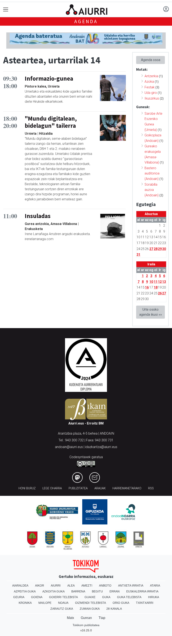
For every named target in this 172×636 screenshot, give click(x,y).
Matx (70, 618)
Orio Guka (121, 602)
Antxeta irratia (130, 585)
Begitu (97, 591)
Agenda (86, 21)
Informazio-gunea (49, 78)
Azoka (149, 82)
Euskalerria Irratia (142, 591)
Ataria (155, 585)
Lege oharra (52, 488)
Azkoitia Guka (53, 591)
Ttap (102, 618)
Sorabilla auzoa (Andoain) (152, 189)
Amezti (86, 585)
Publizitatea (78, 488)
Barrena (78, 591)
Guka (106, 597)
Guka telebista (129, 597)
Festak (150, 87)
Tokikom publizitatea (86, 625)
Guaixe (90, 597)
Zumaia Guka (90, 608)
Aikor (39, 585)
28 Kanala (114, 608)
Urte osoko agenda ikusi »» (150, 312)
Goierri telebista (63, 597)
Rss (151, 488)
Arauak (100, 488)
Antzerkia (151, 76)
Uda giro (151, 93)
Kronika (25, 602)
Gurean (86, 618)
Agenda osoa (150, 60)
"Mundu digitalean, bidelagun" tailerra (51, 122)
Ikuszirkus (152, 98)
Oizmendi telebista (90, 602)
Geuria (18, 597)
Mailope (44, 602)
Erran (114, 591)
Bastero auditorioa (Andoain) (152, 173)
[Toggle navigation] (5, 9)
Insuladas (38, 216)
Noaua (63, 602)
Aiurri (56, 585)
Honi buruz (27, 488)
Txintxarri (144, 602)
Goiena (36, 597)
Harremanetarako (126, 488)
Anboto (105, 585)
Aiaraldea (20, 585)
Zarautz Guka (61, 608)
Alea (71, 585)
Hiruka (153, 597)
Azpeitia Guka (25, 591)
